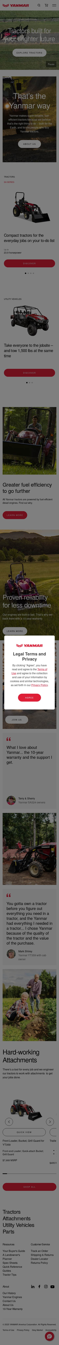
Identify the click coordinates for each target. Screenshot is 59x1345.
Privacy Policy (39, 685)
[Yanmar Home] (29, 645)
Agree (29, 697)
